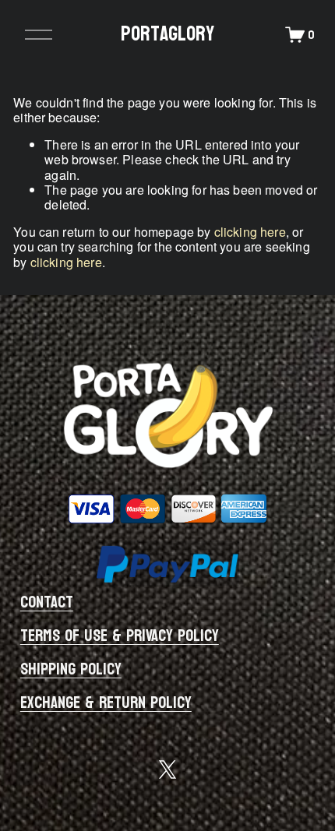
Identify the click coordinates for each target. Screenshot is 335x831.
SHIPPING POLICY (71, 670)
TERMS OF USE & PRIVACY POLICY (119, 637)
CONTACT (46, 603)
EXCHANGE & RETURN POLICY (106, 703)
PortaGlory (167, 34)
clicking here (250, 232)
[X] (167, 769)
